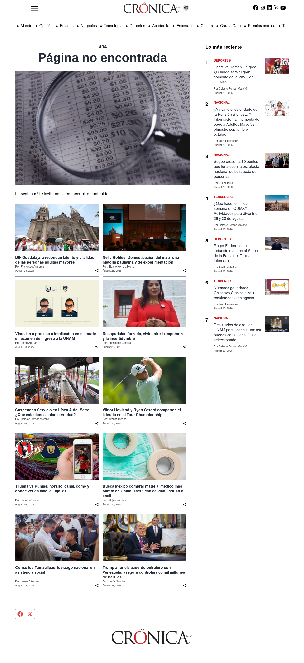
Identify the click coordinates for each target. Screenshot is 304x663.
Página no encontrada (102, 57)
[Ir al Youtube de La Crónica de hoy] (283, 8)
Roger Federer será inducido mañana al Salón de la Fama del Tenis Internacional (236, 253)
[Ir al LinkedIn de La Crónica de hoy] (269, 8)
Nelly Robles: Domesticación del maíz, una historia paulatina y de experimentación (141, 259)
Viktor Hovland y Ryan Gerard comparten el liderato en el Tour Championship (142, 412)
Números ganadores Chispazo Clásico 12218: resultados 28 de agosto (235, 292)
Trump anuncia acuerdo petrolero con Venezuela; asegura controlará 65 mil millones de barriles (144, 572)
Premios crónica (261, 25)
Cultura (207, 25)
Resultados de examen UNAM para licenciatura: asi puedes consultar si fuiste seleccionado (237, 332)
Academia (160, 25)
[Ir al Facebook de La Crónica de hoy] (256, 8)
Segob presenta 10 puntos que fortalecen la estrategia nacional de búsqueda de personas (236, 169)
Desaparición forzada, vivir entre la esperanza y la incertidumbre (144, 336)
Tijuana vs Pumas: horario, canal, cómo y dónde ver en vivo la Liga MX (52, 488)
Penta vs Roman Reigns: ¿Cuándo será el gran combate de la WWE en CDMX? (235, 74)
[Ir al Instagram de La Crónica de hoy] (263, 8)
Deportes (137, 25)
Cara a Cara (230, 25)
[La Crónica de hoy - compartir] (97, 271)
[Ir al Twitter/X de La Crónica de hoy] (276, 8)
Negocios (89, 25)
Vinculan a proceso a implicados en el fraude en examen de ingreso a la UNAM (55, 336)
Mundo (26, 25)
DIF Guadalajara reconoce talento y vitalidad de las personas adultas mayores (55, 259)
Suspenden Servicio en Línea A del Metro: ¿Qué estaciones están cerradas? (53, 412)
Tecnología (113, 25)
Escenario (185, 25)
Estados (67, 25)
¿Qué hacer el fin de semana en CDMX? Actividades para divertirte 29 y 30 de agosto (235, 211)
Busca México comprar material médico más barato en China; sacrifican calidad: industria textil (143, 491)
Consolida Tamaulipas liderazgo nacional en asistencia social (55, 570)
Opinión (46, 25)
